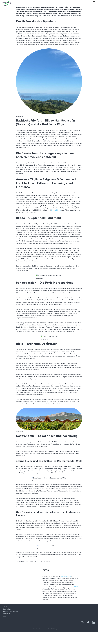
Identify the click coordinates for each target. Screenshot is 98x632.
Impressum (6, 614)
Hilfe (4, 616)
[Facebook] (88, 623)
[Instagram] (82, 623)
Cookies (5, 607)
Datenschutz (7, 609)
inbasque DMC (66, 576)
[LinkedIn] (94, 623)
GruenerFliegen (56, 210)
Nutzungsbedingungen (10, 611)
